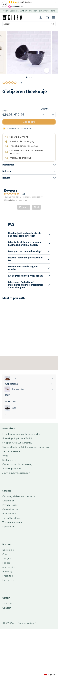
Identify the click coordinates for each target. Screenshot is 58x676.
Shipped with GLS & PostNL (17, 442)
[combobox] (29, 24)
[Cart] (47, 17)
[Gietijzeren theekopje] (20, 326)
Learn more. (23, 200)
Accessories (8, 567)
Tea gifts (6, 558)
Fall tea (6, 563)
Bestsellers (8, 549)
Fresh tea (7, 575)
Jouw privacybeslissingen (16, 473)
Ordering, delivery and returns (18, 496)
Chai (4, 554)
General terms (10, 509)
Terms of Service (11, 451)
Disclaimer (8, 500)
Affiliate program (11, 468)
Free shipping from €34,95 (17, 438)
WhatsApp (8, 603)
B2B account (9, 513)
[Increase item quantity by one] (53, 114)
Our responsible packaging (17, 464)
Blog (5, 455)
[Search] (53, 24)
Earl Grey (7, 571)
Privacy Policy (9, 505)
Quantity (45, 109)
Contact (6, 607)
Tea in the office (11, 518)
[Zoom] (46, 70)
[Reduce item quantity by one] (43, 114)
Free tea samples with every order (21, 434)
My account (8, 526)
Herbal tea (8, 580)
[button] (51, 674)
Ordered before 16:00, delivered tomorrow (25, 447)
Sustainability (9, 460)
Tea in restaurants (12, 522)
